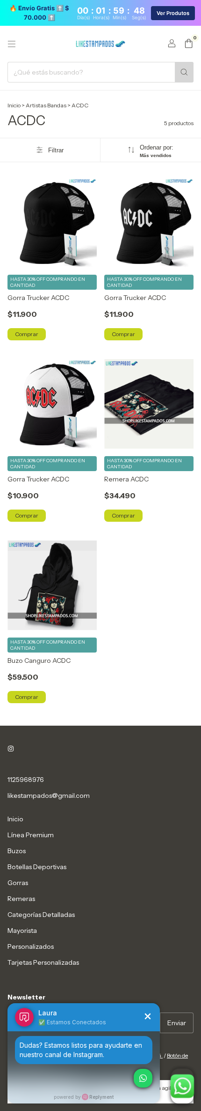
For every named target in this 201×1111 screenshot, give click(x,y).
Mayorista (22, 930)
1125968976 (25, 779)
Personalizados (30, 946)
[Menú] (11, 44)
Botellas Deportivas (36, 867)
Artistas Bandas (46, 105)
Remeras (21, 898)
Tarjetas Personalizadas (43, 962)
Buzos (16, 851)
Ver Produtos (173, 13)
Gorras (17, 882)
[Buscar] (184, 72)
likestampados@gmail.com (48, 795)
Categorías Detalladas (41, 914)
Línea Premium (30, 835)
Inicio (14, 105)
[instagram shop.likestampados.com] (10, 748)
